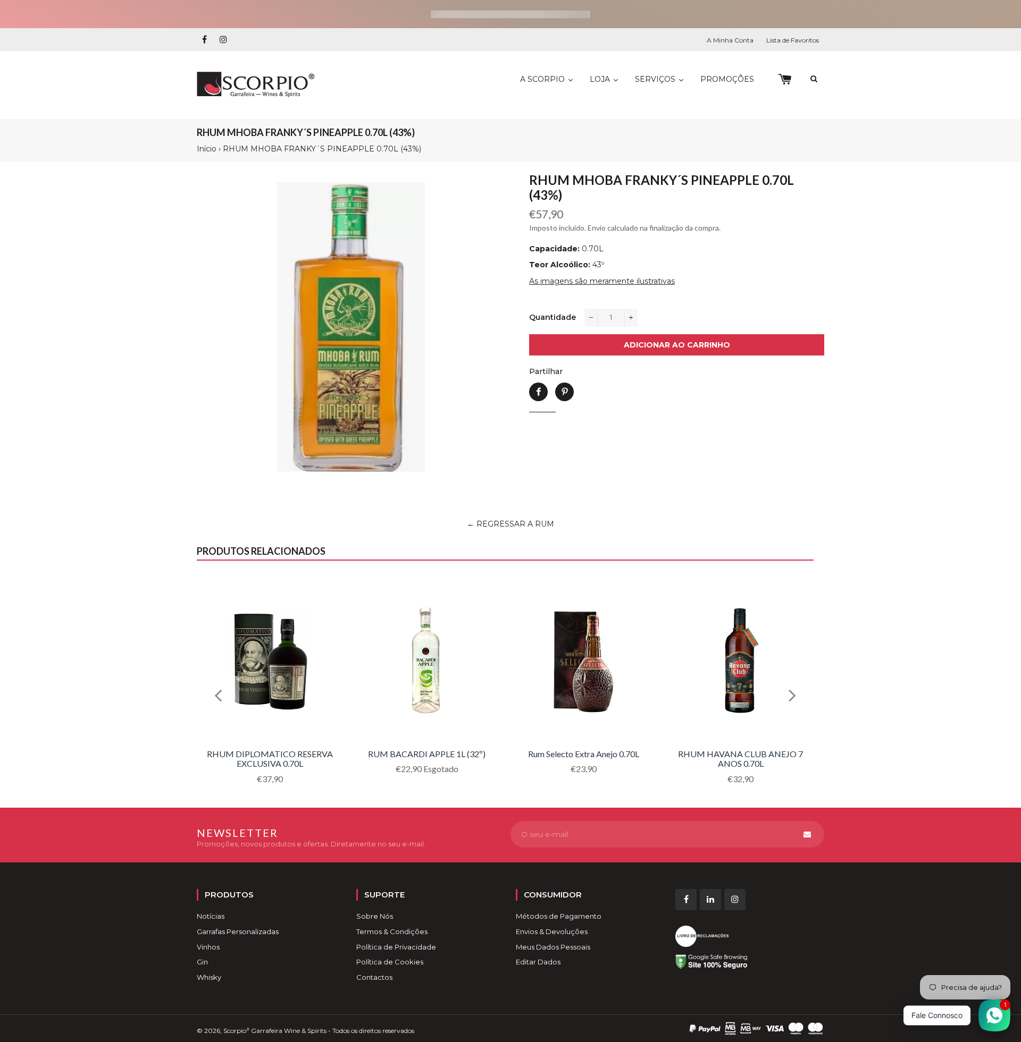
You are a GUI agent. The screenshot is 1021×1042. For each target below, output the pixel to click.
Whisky (209, 977)
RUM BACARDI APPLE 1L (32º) (427, 754)
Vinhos (208, 947)
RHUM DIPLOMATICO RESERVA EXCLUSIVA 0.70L (270, 758)
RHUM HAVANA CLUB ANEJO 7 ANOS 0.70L (740, 758)
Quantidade (552, 317)
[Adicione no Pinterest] (564, 392)
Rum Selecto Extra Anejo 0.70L (583, 754)
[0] (784, 79)
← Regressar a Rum (510, 524)
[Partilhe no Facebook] (538, 392)
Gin (202, 962)
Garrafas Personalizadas (238, 931)
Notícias (210, 916)
